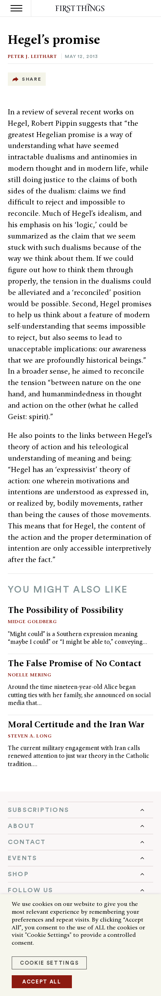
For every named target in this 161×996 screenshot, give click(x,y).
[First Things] (80, 8)
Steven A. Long (30, 736)
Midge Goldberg (32, 621)
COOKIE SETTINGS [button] (49, 962)
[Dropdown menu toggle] (80, 810)
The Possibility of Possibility (65, 609)
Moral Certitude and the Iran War (76, 724)
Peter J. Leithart (32, 56)
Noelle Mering (30, 675)
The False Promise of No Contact (74, 663)
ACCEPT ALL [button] (41, 981)
